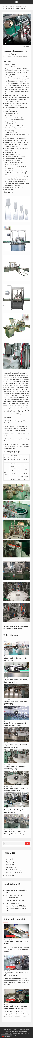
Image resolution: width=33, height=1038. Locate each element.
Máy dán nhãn (10, 864)
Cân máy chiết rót (11, 867)
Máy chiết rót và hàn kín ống (14, 872)
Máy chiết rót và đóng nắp (13, 870)
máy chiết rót (9, 859)
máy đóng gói (10, 875)
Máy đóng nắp (10, 862)
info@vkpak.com (15, 903)
